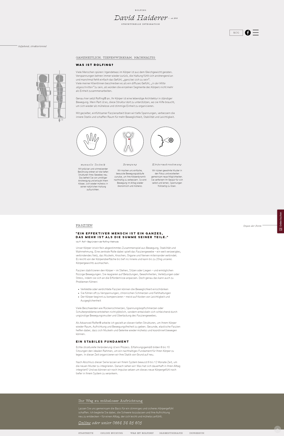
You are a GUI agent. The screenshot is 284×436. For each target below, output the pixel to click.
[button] (256, 32)
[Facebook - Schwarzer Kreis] (248, 33)
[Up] (277, 429)
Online (84, 422)
